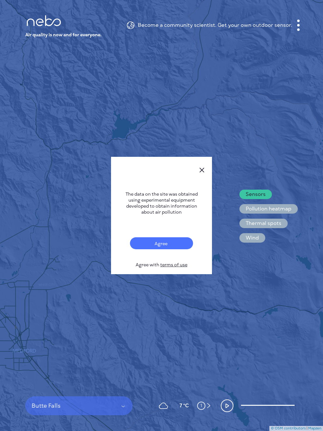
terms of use (173, 265)
